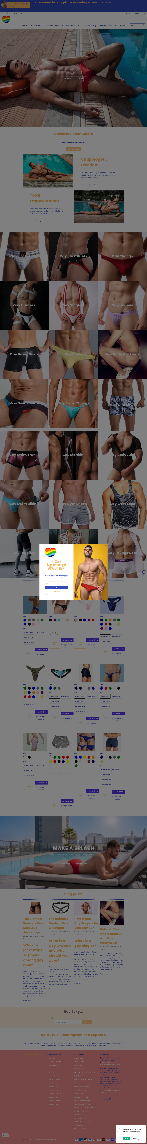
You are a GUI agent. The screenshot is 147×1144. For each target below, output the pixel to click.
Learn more (126, 1134)
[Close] (144, 1126)
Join (56, 587)
